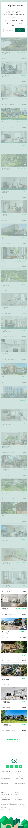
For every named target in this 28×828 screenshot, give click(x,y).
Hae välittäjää (18, 776)
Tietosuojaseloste (4, 783)
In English (24, 751)
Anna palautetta (5, 753)
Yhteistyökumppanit (19, 778)
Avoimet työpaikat (18, 799)
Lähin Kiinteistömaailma (20, 773)
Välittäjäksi (17, 794)
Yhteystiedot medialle (5, 799)
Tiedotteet (3, 792)
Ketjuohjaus (3, 773)
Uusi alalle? (17, 797)
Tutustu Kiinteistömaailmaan (6, 776)
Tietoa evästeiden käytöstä (20, 783)
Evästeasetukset (18, 785)
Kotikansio (17, 780)
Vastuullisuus (3, 780)
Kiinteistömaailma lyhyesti (6, 794)
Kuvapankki (3, 797)
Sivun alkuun (23, 753)
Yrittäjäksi (17, 792)
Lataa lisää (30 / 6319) (13, 739)
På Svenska (3, 751)
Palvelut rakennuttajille (5, 778)
